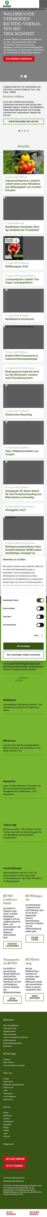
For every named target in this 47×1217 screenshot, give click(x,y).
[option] (23, 105)
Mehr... (21, 1194)
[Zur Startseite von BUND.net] (7, 4)
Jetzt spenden (11, 1213)
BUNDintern (7, 1046)
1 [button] (21, 76)
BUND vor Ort (8, 1088)
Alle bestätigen (23, 646)
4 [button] (28, 131)
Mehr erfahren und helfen (23, 121)
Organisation (8, 1082)
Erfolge (6, 1079)
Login (5, 1133)
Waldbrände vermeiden (19, 59)
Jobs (5, 1090)
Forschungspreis (9, 1096)
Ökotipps (6, 1059)
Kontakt (6, 1130)
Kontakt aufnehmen (12, 945)
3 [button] (25, 131)
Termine (6, 1119)
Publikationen (8, 1122)
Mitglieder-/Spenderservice (13, 1085)
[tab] (22, 76)
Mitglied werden (34, 1213)
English (6, 1127)
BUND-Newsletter (9, 1034)
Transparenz (8, 1093)
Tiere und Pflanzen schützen (14, 1065)
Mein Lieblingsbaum (11, 1025)
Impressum (7, 1116)
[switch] (40, 608)
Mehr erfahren (12, 999)
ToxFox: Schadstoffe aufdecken (15, 1037)
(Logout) (6, 1136)
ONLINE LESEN (34, 938)
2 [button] (25, 76)
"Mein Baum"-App (9, 1028)
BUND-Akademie (9, 1040)
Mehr (36, 635)
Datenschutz (8, 1099)
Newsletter (7, 1125)
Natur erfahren (8, 1062)
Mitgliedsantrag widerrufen (13, 1181)
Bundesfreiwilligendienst (12, 1043)
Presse (5, 1113)
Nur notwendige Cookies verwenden (23, 655)
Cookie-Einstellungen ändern (14, 1178)
